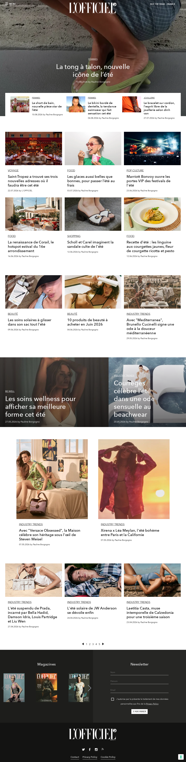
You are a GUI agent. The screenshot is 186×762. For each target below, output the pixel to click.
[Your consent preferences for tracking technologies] (181, 757)
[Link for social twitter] (83, 750)
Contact (75, 757)
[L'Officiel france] (93, 8)
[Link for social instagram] (96, 750)
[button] (90, 688)
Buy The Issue (157, 4)
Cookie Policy (108, 757)
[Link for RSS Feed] (102, 749)
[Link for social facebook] (89, 750)
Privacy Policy (152, 704)
